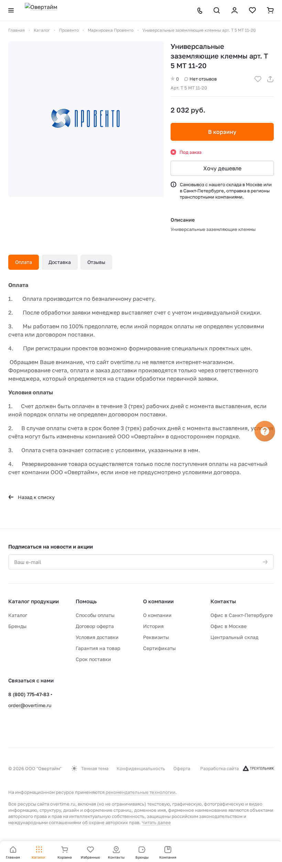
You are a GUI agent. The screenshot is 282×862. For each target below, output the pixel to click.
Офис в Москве (228, 626)
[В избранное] (257, 79)
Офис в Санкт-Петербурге (241, 615)
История (153, 626)
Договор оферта (95, 626)
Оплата (23, 262)
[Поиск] (216, 10)
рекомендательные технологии (140, 792)
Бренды (17, 626)
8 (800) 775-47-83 (28, 694)
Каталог (17, 615)
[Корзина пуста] (270, 10)
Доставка (59, 262)
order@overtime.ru (29, 705)
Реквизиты (156, 637)
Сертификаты (159, 648)
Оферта (181, 768)
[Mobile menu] (11, 10)
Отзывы (96, 262)
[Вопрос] (264, 431)
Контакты (223, 601)
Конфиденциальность (141, 768)
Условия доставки (97, 637)
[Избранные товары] (252, 10)
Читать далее (156, 822)
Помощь (86, 601)
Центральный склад (234, 637)
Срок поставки (93, 659)
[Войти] (234, 10)
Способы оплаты (95, 615)
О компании (158, 601)
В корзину (222, 131)
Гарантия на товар (98, 648)
